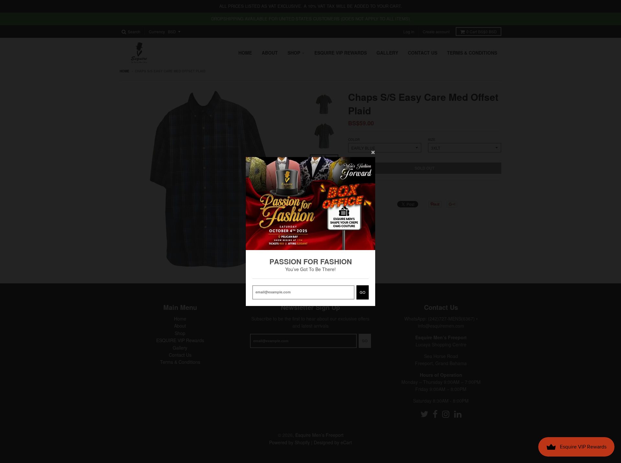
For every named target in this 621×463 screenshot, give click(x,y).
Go (362, 292)
